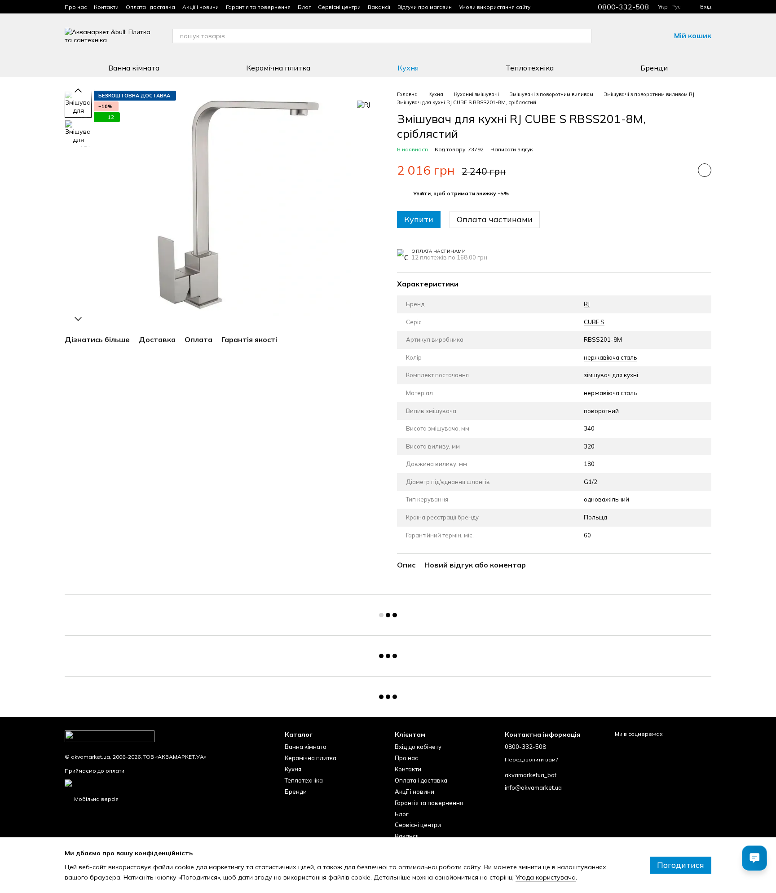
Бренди (654, 67)
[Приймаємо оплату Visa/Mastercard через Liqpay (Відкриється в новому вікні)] (135, 782)
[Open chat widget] (754, 858)
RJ (587, 304)
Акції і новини (200, 7)
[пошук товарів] (584, 36)
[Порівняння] (616, 36)
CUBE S (594, 322)
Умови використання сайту (494, 7)
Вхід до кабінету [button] (418, 746)
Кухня (408, 67)
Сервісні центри (339, 7)
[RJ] (363, 104)
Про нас (76, 7)
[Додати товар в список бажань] (704, 170)
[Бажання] (640, 36)
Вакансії (379, 7)
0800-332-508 (623, 6)
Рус (675, 6)
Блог (304, 7)
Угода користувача (546, 877)
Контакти (106, 7)
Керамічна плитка (278, 67)
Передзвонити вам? (531, 759)
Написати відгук (511, 149)
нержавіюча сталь (610, 357)
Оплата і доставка (150, 7)
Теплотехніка (530, 67)
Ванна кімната (133, 67)
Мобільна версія (96, 799)
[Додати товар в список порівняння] (682, 170)
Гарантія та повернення (258, 7)
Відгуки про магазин (424, 7)
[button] (461, 193)
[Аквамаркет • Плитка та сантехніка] (109, 735)
